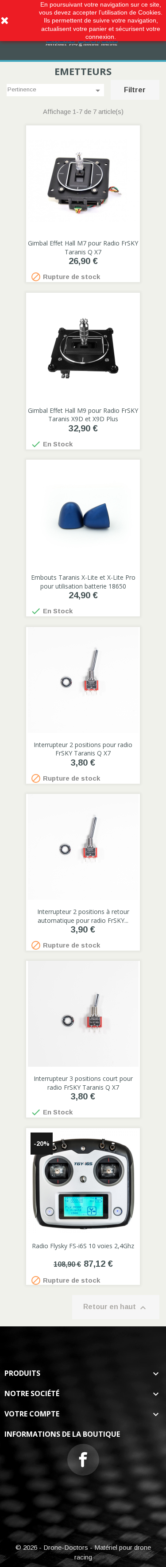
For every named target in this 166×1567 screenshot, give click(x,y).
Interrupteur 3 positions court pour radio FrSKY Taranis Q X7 (83, 1082)
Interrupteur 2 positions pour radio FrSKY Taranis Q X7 (83, 749)
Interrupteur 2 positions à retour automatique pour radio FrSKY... (83, 916)
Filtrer (135, 90)
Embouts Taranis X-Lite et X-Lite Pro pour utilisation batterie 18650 (83, 581)
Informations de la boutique (62, 1434)
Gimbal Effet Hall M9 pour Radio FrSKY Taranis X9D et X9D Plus (83, 414)
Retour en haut (115, 1308)
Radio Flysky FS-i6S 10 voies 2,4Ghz (83, 1246)
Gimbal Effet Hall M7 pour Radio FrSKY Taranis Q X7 (83, 247)
